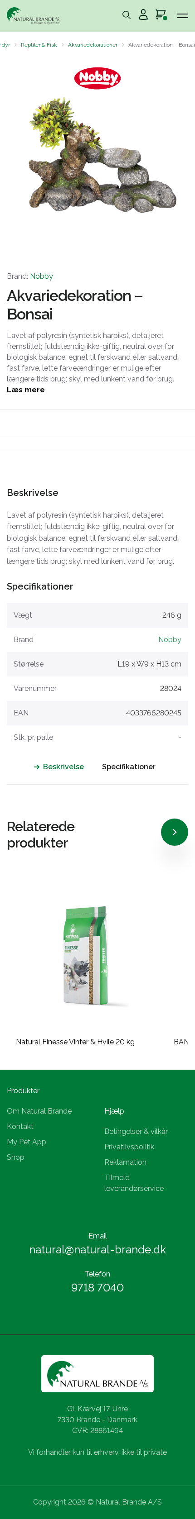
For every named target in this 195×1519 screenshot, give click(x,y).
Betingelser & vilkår (136, 1131)
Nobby (41, 276)
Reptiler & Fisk (39, 45)
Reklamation (125, 1162)
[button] (15, 155)
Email (97, 1236)
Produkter (23, 1090)
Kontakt (20, 1126)
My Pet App (26, 1142)
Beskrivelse (63, 766)
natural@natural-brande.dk (97, 1249)
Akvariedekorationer (92, 45)
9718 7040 (97, 1287)
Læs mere (26, 390)
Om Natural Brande (39, 1111)
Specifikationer (129, 766)
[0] (161, 16)
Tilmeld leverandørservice (134, 1183)
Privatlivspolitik (129, 1147)
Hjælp (114, 1111)
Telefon (97, 1274)
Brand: (30, 276)
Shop (15, 1157)
